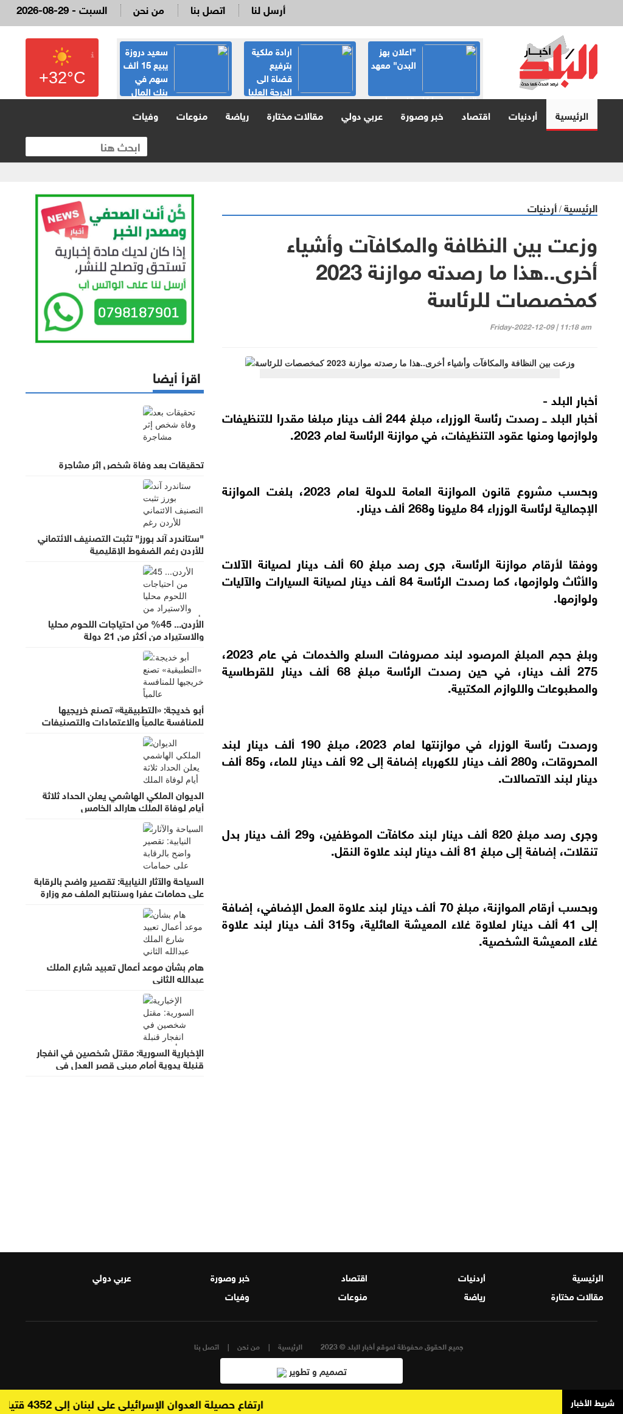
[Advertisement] (409, 1105)
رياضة (237, 114)
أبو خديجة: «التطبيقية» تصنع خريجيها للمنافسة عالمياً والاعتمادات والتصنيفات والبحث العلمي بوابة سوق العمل (123, 720)
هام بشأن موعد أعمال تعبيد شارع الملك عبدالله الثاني (125, 972)
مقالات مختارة (295, 114)
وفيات (145, 114)
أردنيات (523, 114)
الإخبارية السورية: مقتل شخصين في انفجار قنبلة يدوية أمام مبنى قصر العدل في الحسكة (120, 1063)
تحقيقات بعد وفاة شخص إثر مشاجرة (131, 463)
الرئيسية (571, 114)
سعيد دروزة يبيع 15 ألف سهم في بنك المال (146, 71)
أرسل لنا (268, 8)
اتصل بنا (207, 8)
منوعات (191, 114)
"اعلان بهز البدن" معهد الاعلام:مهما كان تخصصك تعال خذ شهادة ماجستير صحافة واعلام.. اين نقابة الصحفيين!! (424, 95)
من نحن (148, 8)
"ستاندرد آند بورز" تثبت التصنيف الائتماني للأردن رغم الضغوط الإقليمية (121, 543)
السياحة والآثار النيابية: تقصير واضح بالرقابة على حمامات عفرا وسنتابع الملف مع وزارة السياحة (119, 892)
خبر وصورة (422, 114)
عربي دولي (362, 114)
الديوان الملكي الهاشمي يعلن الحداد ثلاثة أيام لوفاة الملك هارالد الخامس (123, 800)
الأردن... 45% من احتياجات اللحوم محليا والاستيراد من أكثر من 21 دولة (126, 629)
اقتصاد (476, 114)
